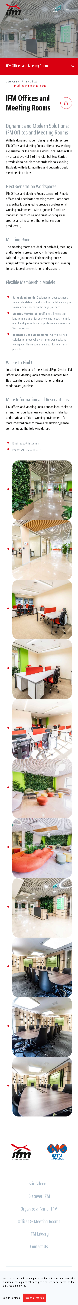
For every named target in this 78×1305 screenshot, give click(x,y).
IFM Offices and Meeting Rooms (29, 85)
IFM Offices (31, 81)
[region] (39, 1288)
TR (46, 9)
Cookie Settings (11, 1298)
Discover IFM (12, 81)
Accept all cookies (34, 1298)
